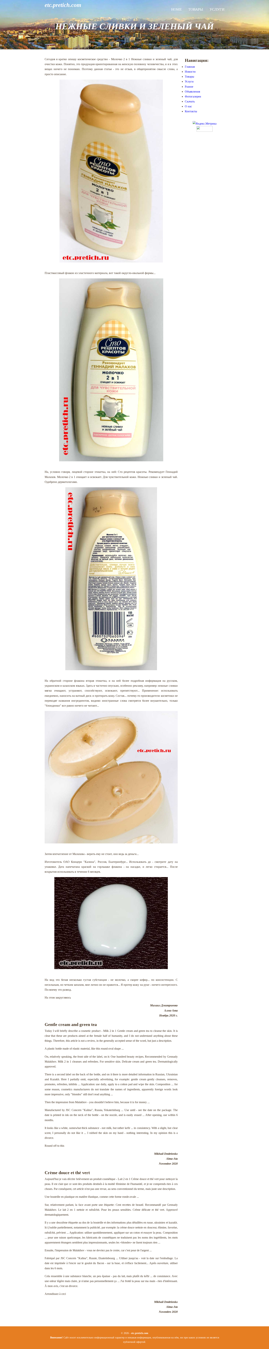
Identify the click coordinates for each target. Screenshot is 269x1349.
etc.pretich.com (63, 5)
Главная (190, 66)
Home (176, 9)
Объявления (192, 91)
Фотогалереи (193, 96)
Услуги (217, 9)
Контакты (191, 111)
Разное (189, 86)
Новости (190, 71)
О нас (188, 106)
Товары (195, 9)
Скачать (190, 101)
